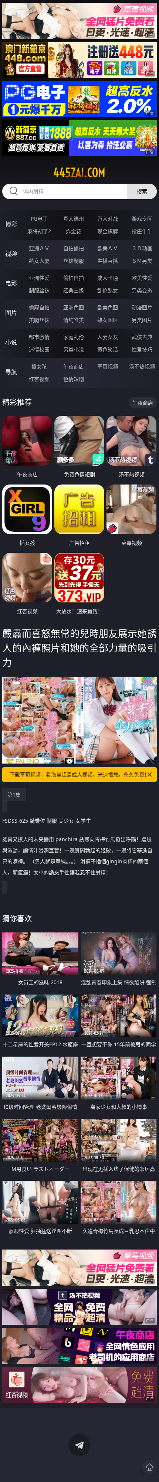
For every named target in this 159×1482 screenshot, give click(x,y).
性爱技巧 (142, 349)
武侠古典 (142, 336)
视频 (11, 253)
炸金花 (73, 231)
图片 (11, 313)
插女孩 (39, 366)
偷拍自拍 (73, 277)
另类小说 (73, 349)
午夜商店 (73, 366)
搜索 (142, 191)
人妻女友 (107, 336)
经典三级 (73, 290)
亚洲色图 (73, 307)
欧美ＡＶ (107, 248)
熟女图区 (107, 319)
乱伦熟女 (107, 290)
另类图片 (142, 319)
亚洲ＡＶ (39, 248)
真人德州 (73, 218)
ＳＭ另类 (142, 260)
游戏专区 (142, 218)
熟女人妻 (39, 260)
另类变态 (142, 290)
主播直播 (107, 260)
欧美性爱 (142, 277)
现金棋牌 (107, 231)
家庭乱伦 (73, 336)
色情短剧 (73, 379)
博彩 (11, 224)
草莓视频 (107, 366)
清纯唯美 (73, 319)
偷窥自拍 (39, 307)
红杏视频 (39, 379)
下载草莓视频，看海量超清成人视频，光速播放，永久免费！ (79, 774)
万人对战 (107, 218)
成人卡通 (107, 277)
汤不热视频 (142, 366)
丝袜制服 (73, 260)
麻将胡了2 (39, 231)
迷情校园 (39, 349)
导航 (11, 372)
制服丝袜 (39, 290)
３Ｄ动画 (142, 248)
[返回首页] (149, 1467)
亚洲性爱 (39, 277)
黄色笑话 (107, 349)
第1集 (14, 794)
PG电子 (39, 218)
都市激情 (39, 336)
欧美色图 (107, 307)
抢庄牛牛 (142, 231)
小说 (11, 342)
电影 (11, 283)
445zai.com (79, 172)
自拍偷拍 (73, 248)
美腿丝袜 (39, 319)
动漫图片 (142, 307)
